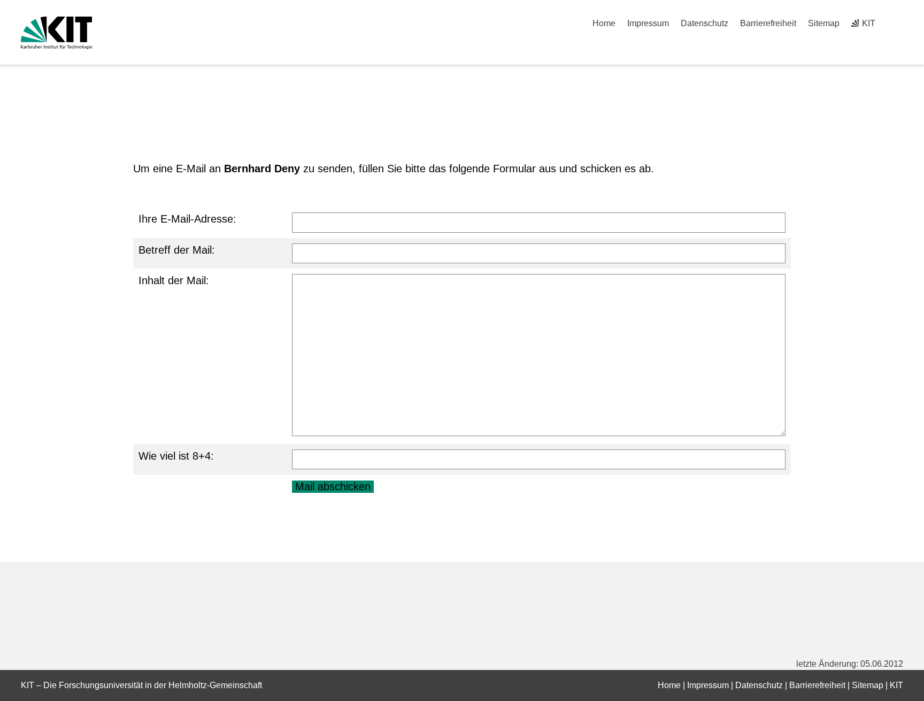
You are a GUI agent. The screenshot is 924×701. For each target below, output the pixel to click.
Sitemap (824, 23)
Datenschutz (704, 23)
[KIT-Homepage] (56, 33)
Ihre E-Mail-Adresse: (187, 219)
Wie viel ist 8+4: (176, 456)
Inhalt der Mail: (173, 280)
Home (603, 23)
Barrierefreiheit (768, 23)
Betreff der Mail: (176, 250)
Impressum (648, 23)
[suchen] (899, 23)
